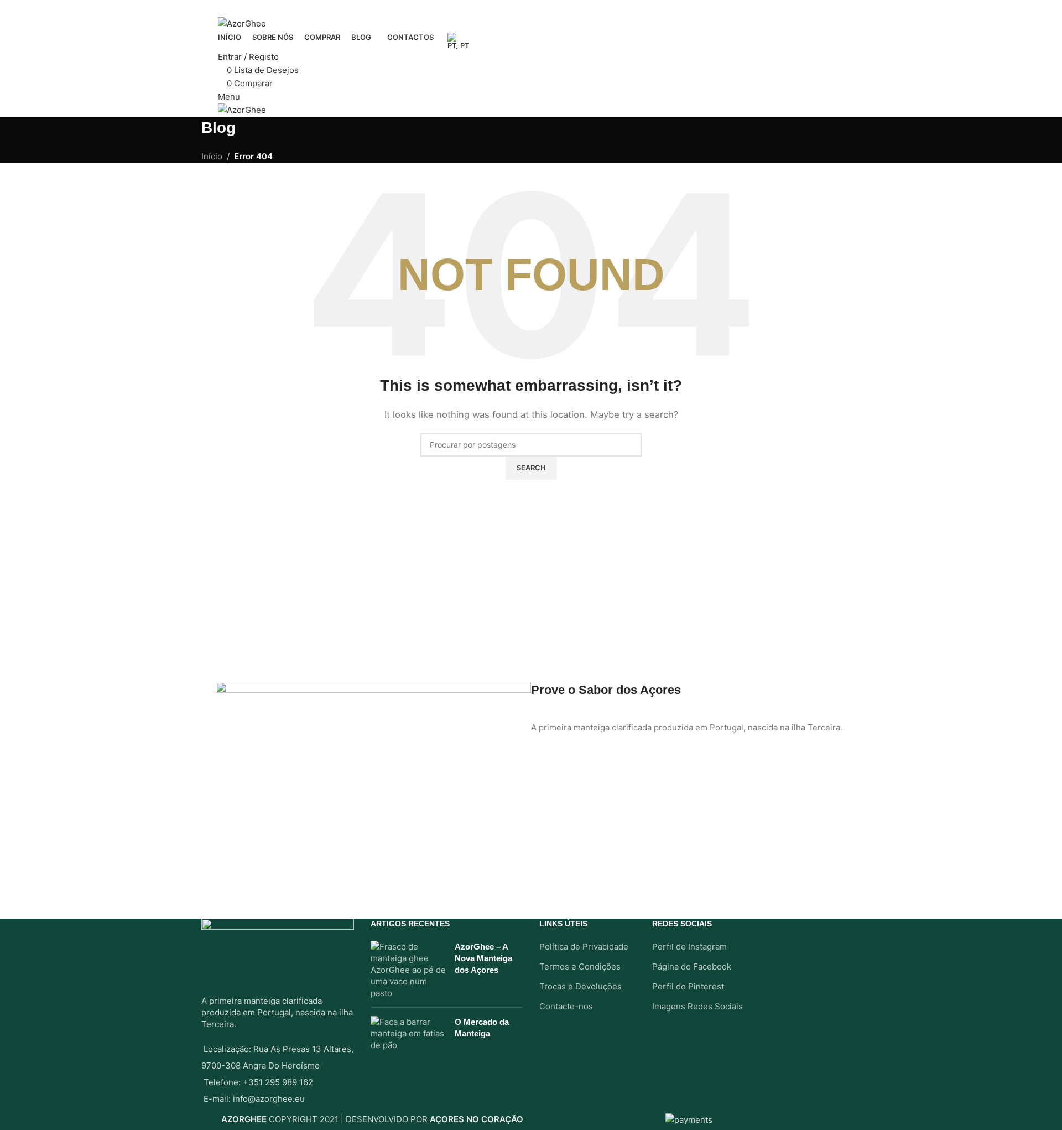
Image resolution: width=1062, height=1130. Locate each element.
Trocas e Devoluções (580, 986)
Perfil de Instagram (689, 946)
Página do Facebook (691, 966)
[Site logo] (242, 23)
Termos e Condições (580, 966)
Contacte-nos (566, 1006)
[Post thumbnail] (409, 970)
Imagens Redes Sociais (697, 1006)
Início (211, 156)
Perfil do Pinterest (688, 986)
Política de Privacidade (583, 946)
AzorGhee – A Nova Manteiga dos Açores (483, 958)
